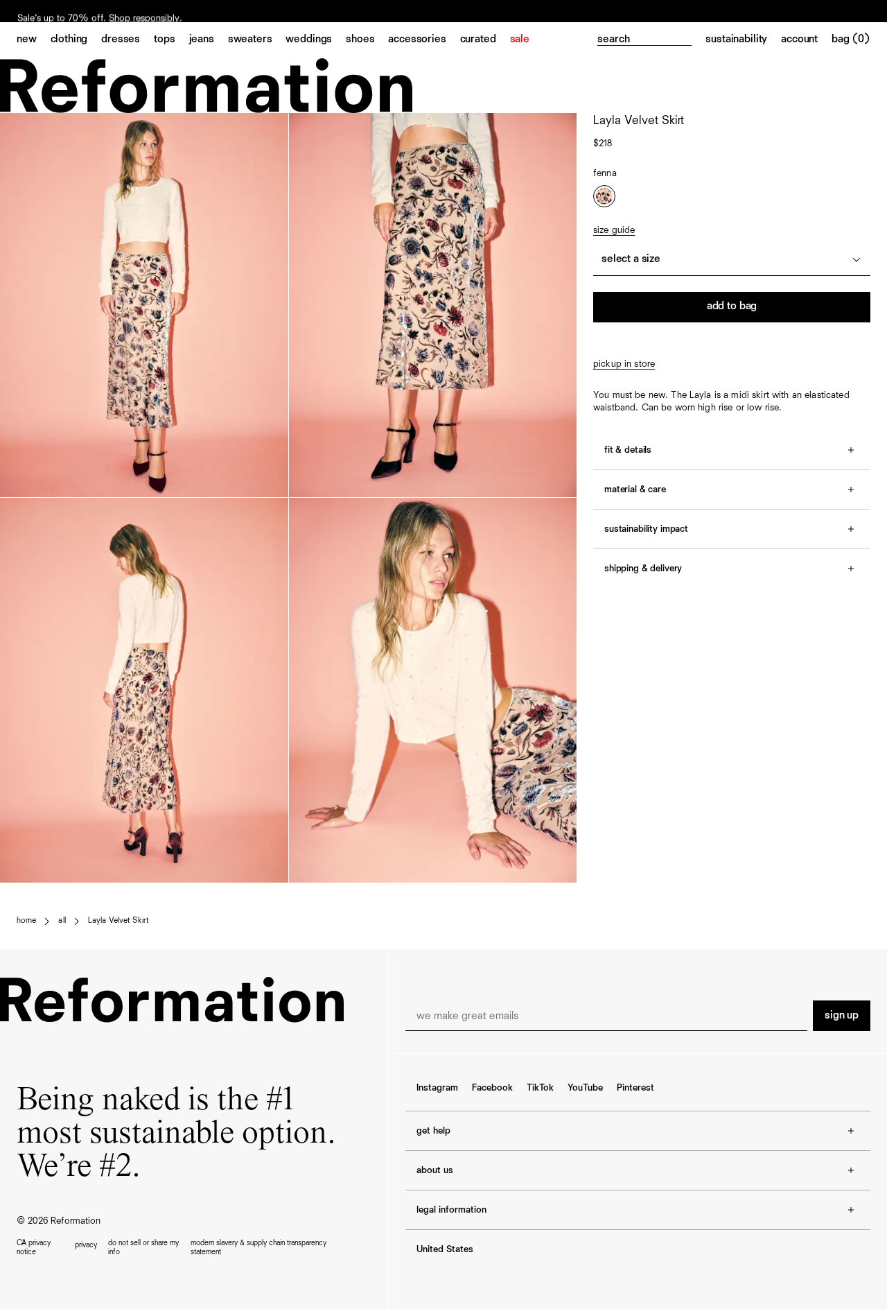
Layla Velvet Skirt (118, 921)
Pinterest (635, 1088)
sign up (842, 1015)
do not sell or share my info (143, 1247)
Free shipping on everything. (75, 12)
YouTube (585, 1088)
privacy (86, 1245)
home (26, 921)
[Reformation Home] (443, 85)
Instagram (437, 1088)
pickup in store (624, 364)
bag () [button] (851, 39)
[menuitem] (34, 40)
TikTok (540, 1088)
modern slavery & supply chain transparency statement (258, 1247)
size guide (614, 230)
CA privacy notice (34, 1247)
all (61, 921)
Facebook (492, 1088)
